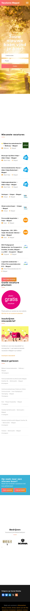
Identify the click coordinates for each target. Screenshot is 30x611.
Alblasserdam (22, 605)
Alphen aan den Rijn (22, 608)
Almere (14, 608)
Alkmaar (4, 608)
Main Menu (27, 3)
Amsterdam (12, 610)
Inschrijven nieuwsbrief (8, 355)
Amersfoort (5, 610)
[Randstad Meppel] (22, 542)
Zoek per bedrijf (20, 490)
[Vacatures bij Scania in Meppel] (7, 541)
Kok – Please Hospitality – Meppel (12, 402)
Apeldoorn (20, 610)
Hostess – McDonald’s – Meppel (11, 431)
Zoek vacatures (7, 490)
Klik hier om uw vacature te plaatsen (12, 313)
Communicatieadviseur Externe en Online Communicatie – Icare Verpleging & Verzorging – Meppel (14, 391)
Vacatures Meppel (10, 3)
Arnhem (25, 610)
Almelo (9, 608)
